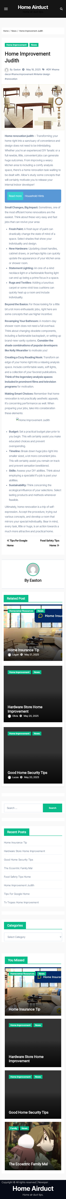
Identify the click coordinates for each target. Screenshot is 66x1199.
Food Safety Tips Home (17, 876)
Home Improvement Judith (19, 885)
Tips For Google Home (17, 893)
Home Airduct (33, 7)
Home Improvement (16, 44)
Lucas (15, 777)
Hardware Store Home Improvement (25, 709)
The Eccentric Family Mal (18, 868)
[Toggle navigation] (6, 9)
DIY (49, 69)
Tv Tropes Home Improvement (21, 902)
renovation (11, 78)
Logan (15, 654)
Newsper (43, 1182)
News (34, 44)
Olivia (15, 715)
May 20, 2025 (31, 715)
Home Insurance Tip (23, 650)
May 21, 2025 (32, 654)
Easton (17, 69)
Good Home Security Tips (27, 773)
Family (13, 1128)
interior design (42, 74)
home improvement (23, 74)
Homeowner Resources (21, 610)
